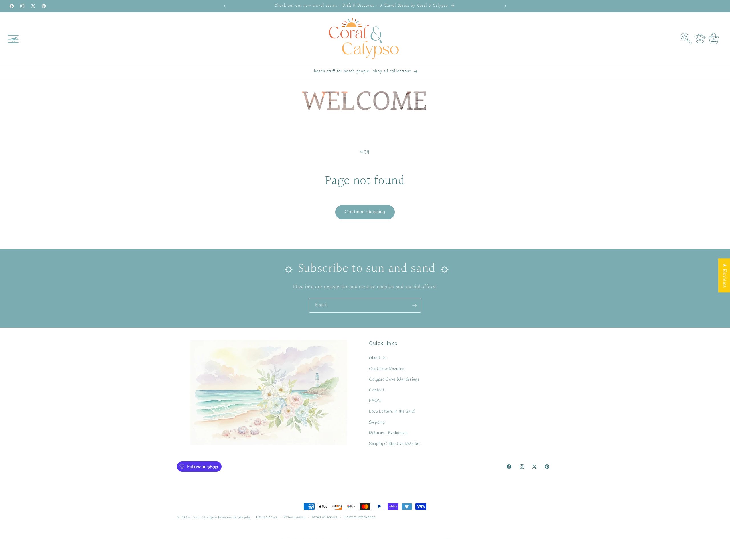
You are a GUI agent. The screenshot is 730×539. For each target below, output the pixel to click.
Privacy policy (294, 517)
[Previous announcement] (224, 6)
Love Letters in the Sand (392, 411)
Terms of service (324, 517)
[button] (13, 39)
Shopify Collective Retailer (394, 444)
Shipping (377, 422)
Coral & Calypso (204, 517)
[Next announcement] (505, 6)
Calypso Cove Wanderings (394, 379)
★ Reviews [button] (724, 275)
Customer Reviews (387, 368)
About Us (377, 358)
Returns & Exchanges (388, 433)
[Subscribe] (414, 305)
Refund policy (267, 517)
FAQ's (375, 401)
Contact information (360, 517)
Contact (376, 390)
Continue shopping (365, 212)
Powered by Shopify (234, 517)
